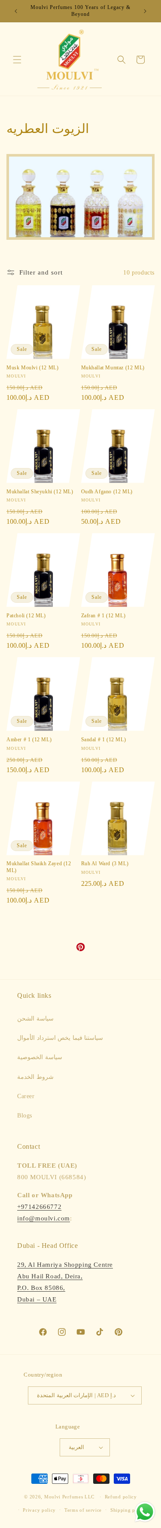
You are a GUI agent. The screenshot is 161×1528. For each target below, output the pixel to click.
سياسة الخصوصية (39, 1057)
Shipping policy (128, 1510)
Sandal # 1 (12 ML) (103, 740)
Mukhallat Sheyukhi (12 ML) (39, 492)
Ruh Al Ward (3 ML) (105, 864)
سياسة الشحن (35, 1018)
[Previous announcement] (15, 11)
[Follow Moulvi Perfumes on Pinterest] (81, 949)
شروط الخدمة (35, 1077)
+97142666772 (39, 1206)
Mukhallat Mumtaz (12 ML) (113, 368)
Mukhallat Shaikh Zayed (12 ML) (38, 867)
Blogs (24, 1115)
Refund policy (121, 1496)
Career (26, 1096)
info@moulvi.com (43, 1218)
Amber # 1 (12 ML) (29, 740)
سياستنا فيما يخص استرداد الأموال (60, 1038)
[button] (17, 59)
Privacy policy (39, 1510)
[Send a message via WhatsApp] (145, 1512)
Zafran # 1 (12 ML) (103, 616)
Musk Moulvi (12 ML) (32, 368)
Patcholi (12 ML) (26, 616)
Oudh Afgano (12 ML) (107, 492)
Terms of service (83, 1510)
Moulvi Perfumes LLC (69, 1496)
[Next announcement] (145, 11)
